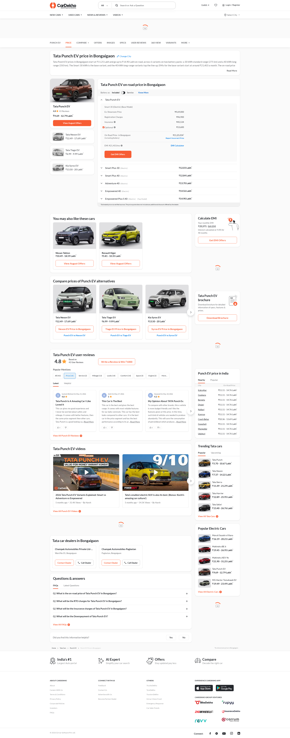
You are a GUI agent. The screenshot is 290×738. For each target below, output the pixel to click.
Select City (232, 15)
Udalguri (201, 434)
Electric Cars (212, 591)
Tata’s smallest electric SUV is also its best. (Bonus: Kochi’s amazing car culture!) (154, 497)
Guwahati (202, 424)
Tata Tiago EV (109, 317)
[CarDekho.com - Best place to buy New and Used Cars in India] (63, 5)
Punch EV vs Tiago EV (121, 335)
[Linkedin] (238, 734)
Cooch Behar (203, 419)
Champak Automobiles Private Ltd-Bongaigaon (74, 549)
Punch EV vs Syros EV (167, 335)
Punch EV (55, 42)
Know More (143, 92)
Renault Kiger (109, 253)
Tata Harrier (218, 493)
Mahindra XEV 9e (220, 557)
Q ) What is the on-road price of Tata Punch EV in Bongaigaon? (85, 593)
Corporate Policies (57, 703)
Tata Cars (210, 516)
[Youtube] (224, 734)
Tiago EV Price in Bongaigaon (120, 329)
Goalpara (202, 395)
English (204, 5)
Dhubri (201, 405)
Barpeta (201, 400)
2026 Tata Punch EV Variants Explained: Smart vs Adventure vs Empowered (81, 497)
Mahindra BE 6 (219, 546)
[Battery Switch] (123, 92)
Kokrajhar (202, 390)
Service (130, 92)
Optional (109, 127)
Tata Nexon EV (63, 317)
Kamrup (201, 414)
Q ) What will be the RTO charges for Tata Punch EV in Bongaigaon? (87, 601)
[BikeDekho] (204, 702)
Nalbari (201, 409)
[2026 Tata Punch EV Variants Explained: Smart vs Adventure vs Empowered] (86, 472)
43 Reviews (64, 111)
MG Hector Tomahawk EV (224, 580)
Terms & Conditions (57, 694)
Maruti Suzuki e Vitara (222, 535)
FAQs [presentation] (55, 585)
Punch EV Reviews (70, 435)
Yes (171, 637)
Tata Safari (217, 504)
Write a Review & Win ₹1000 (116, 361)
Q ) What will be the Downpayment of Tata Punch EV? (80, 616)
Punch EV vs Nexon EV (74, 335)
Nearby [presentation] (201, 380)
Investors (53, 708)
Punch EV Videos (69, 511)
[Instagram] (231, 734)
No (183, 637)
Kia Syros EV (154, 317)
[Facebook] (210, 734)
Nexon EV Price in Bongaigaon (74, 329)
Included (115, 92)
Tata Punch (217, 459)
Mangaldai (202, 429)
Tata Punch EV (219, 569)
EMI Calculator (177, 145)
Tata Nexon (217, 471)
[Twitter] (216, 734)
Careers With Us (56, 690)
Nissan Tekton (63, 253)
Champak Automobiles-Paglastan (119, 549)
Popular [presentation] (214, 380)
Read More (232, 70)
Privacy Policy (55, 699)
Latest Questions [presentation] (71, 585)
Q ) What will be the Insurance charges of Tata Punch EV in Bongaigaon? (90, 608)
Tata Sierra (217, 482)
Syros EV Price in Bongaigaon (167, 329)
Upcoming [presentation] (216, 452)
